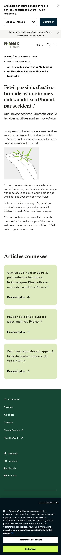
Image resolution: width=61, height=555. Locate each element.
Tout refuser (30, 549)
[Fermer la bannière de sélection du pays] (58, 5)
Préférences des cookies (30, 539)
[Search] (48, 45)
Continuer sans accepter (49, 502)
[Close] (58, 32)
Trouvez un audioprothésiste (23, 32)
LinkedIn (12, 468)
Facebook (13, 453)
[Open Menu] (55, 45)
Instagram (13, 460)
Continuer (48, 21)
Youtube (12, 475)
